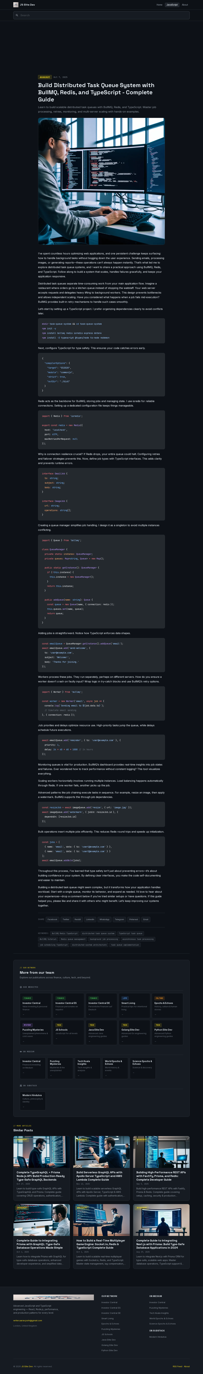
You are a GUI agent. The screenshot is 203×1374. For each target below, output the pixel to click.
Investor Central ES (111, 1307)
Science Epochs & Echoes (162, 1323)
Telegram (119, 919)
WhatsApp (104, 919)
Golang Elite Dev (110, 1345)
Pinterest (133, 919)
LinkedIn (90, 919)
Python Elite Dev (110, 1350)
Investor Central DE (111, 1313)
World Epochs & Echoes (161, 1318)
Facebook (52, 919)
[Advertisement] (101, 45)
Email (145, 919)
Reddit (78, 919)
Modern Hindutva (157, 1337)
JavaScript (172, 4)
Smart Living (108, 1318)
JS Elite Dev (27, 1366)
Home (159, 4)
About (185, 4)
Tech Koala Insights (159, 1313)
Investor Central (109, 1302)
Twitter (66, 919)
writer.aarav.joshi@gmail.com (27, 1320)
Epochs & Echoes (110, 1323)
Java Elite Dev (109, 1339)
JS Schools (107, 1334)
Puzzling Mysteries (111, 1329)
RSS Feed (177, 1366)
